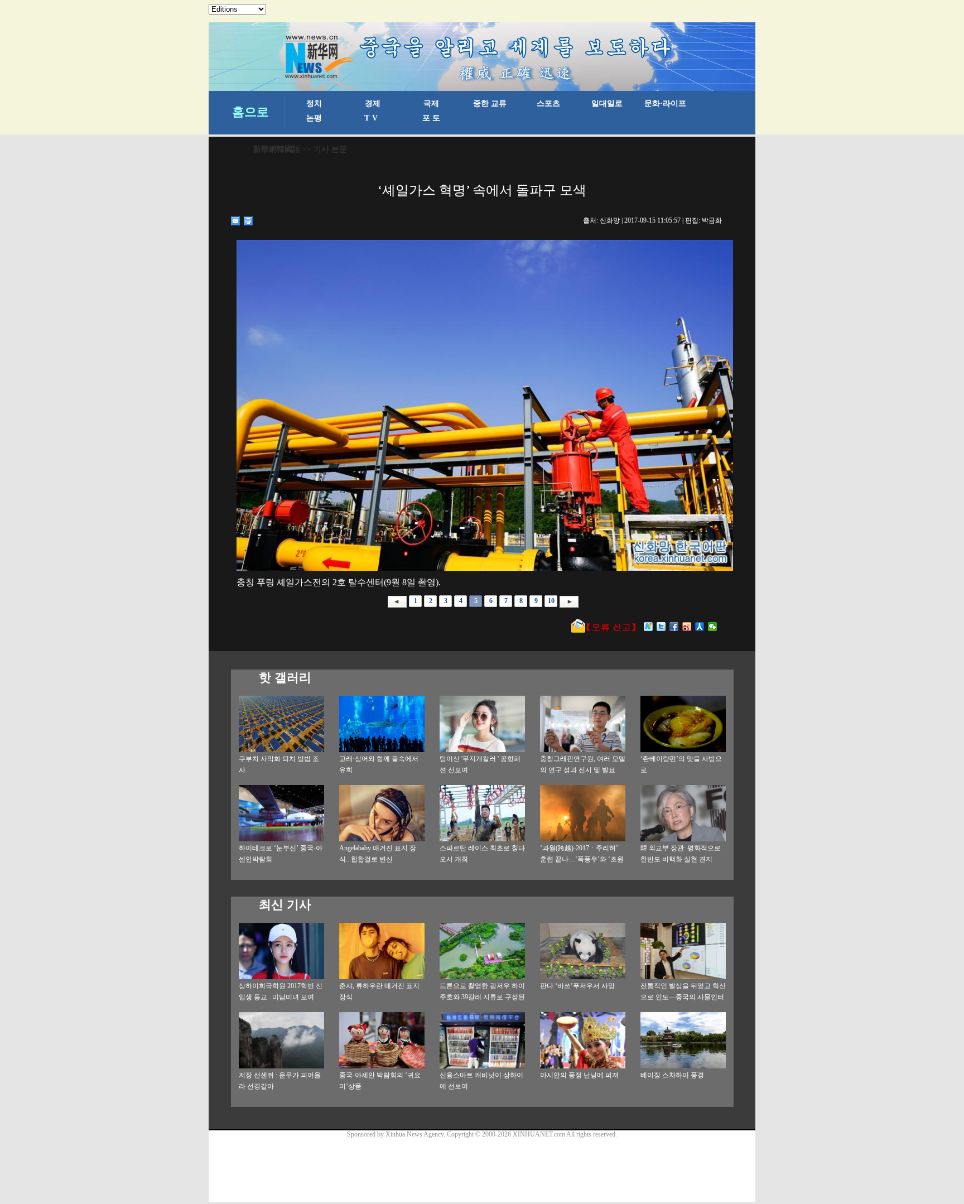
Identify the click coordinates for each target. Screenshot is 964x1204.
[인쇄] (248, 220)
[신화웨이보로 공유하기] (648, 626)
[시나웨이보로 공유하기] (687, 626)
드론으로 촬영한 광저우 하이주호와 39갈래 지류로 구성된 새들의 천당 (482, 997)
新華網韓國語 (276, 149)
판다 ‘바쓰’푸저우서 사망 (577, 986)
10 (551, 601)
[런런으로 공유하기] (700, 626)
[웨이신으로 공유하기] (712, 626)
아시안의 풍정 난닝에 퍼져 (579, 1075)
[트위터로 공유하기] (661, 626)
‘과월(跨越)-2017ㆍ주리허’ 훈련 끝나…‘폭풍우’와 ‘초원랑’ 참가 (582, 859)
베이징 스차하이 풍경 (672, 1075)
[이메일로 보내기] (235, 220)
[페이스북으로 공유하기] (674, 626)
